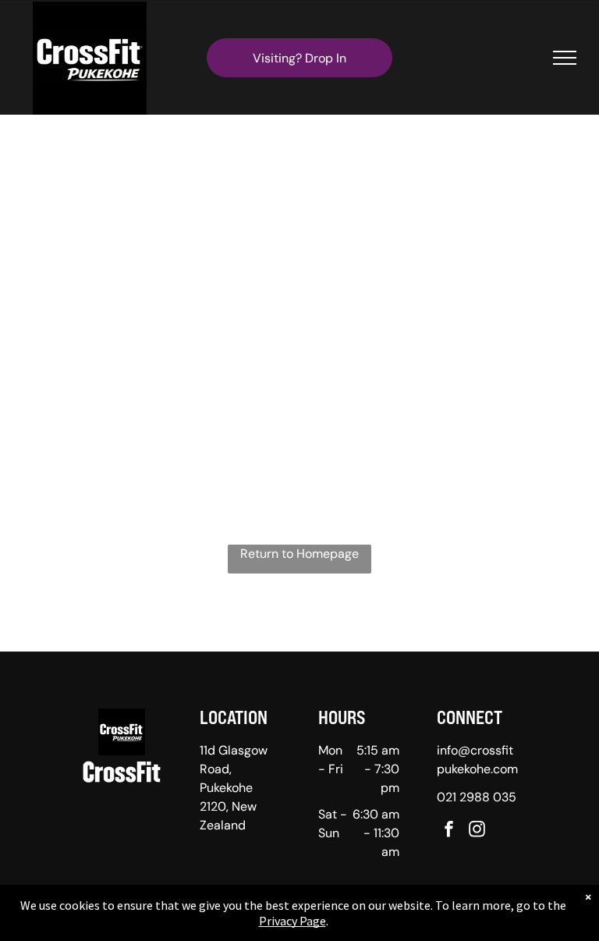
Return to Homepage (299, 553)
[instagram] (477, 830)
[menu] (564, 57)
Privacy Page (292, 921)
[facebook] (449, 830)
